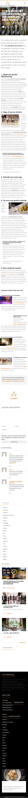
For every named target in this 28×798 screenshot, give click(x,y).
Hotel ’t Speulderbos (18, 324)
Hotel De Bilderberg (17, 156)
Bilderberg (7, 26)
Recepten (5, 538)
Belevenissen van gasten (8, 515)
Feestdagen (5, 523)
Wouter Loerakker (11, 588)
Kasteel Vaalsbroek (12, 348)
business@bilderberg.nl (8, 381)
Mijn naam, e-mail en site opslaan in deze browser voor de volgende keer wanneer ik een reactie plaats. (14, 437)
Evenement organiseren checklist (15, 482)
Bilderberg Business (6, 707)
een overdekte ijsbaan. (19, 302)
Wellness (5, 556)
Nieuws (4, 536)
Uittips (4, 551)
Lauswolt (5, 528)
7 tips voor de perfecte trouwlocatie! (10, 606)
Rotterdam (5, 541)
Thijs (10, 454)
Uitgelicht (13, 26)
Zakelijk (17, 26)
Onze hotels (4, 700)
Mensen (4, 530)
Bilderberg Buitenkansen (7, 705)
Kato (10, 469)
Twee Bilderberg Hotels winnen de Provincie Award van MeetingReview (13, 583)
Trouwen (5, 546)
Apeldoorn (5, 512)
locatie (11, 274)
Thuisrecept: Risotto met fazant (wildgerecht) (13, 783)
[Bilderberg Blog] (14, 3)
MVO (4, 533)
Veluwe (4, 554)
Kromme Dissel (6, 525)
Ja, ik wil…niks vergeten (11, 633)
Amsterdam (5, 510)
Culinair (4, 520)
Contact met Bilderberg (7, 709)
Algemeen (5, 507)
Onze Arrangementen (7, 702)
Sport (4, 543)
